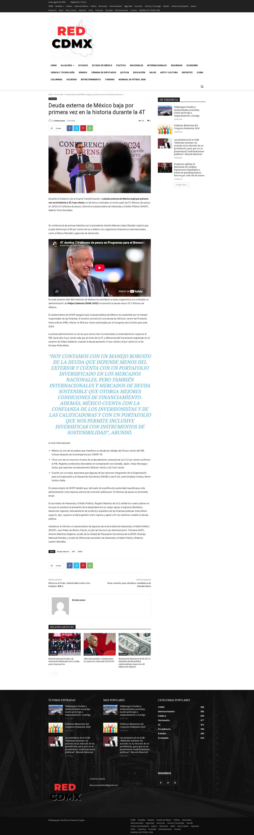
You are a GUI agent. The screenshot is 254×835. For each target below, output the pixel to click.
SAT (73, 551)
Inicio (51, 94)
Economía (59, 94)
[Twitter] (76, 128)
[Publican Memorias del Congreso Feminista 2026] (165, 129)
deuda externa (63, 551)
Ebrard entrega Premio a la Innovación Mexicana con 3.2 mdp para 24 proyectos (64, 661)
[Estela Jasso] (50, 120)
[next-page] (55, 674)
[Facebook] (70, 128)
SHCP (80, 551)
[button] (201, 86)
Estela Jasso (60, 121)
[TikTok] (168, 783)
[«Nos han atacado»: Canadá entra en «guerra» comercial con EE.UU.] (100, 644)
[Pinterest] (83, 128)
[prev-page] (50, 674)
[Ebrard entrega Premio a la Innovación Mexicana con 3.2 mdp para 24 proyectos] (65, 644)
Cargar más (181, 184)
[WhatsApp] (90, 128)
